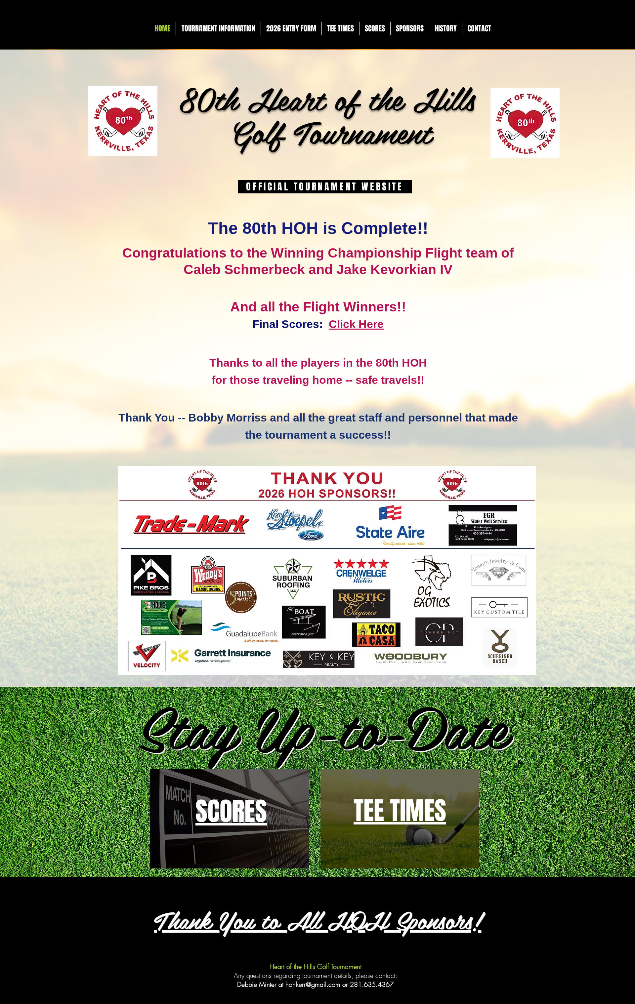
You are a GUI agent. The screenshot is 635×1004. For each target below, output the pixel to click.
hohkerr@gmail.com (312, 984)
